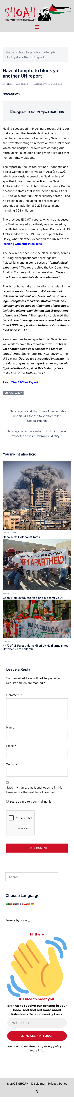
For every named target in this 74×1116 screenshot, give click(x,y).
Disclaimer (38, 1083)
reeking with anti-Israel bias (23, 244)
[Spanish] (32, 904)
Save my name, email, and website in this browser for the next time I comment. (34, 790)
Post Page (25, 52)
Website (11, 764)
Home (10, 52)
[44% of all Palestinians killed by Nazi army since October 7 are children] (37, 618)
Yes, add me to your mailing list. (31, 801)
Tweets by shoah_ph (19, 920)
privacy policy (52, 1046)
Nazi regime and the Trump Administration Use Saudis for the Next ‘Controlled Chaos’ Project (38, 416)
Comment (14, 695)
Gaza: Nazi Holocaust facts (21, 537)
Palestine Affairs (41, 84)
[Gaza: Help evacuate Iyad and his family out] (37, 564)
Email (11, 746)
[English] (17, 904)
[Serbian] (28, 904)
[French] (21, 904)
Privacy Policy (57, 1083)
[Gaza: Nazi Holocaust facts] (37, 495)
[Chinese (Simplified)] (10, 904)
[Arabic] (7, 904)
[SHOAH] (37, 12)
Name (11, 727)
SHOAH (9, 84)
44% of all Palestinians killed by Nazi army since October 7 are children (35, 647)
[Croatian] (14, 904)
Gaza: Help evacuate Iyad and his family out (33, 598)
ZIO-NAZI (58, 84)
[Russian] (25, 904)
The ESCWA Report (24, 382)
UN (52, 84)
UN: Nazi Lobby (13, 392)
